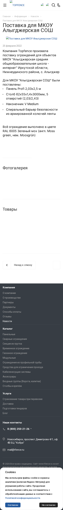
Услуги (7, 393)
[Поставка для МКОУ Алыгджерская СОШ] (31, 38)
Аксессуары (9, 376)
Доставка (8, 403)
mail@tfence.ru (15, 449)
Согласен (13, 505)
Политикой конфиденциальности (22, 498)
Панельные (9, 334)
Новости (7, 321)
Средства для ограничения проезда (23, 367)
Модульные (9, 357)
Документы (9, 307)
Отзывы (7, 316)
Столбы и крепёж (12, 386)
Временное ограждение (16, 348)
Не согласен (48, 505)
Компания (9, 287)
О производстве (12, 297)
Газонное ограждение (15, 353)
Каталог (8, 328)
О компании (9, 293)
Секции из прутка (12, 343)
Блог (5, 413)
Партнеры (8, 302)
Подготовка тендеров (15, 408)
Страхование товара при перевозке (23, 399)
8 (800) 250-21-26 (18, 428)
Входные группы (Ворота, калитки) (22, 381)
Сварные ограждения (15, 339)
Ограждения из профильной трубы (22, 362)
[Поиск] (53, 5)
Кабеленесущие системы (17, 372)
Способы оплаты (12, 311)
